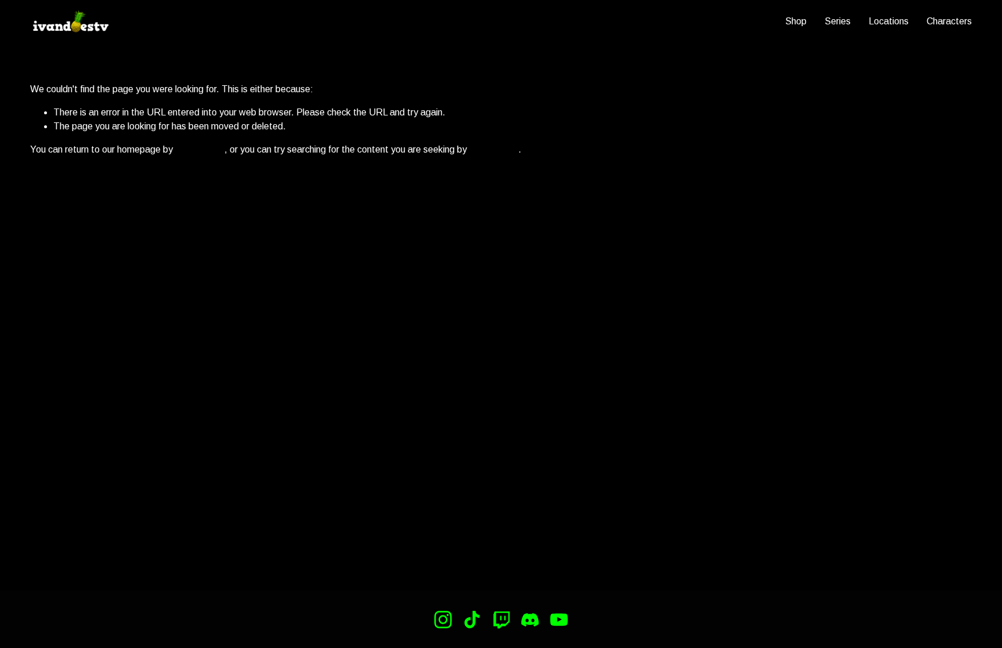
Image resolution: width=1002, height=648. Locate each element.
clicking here (199, 149)
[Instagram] (443, 619)
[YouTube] (559, 619)
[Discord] (530, 619)
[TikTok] (472, 619)
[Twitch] (501, 619)
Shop (796, 21)
